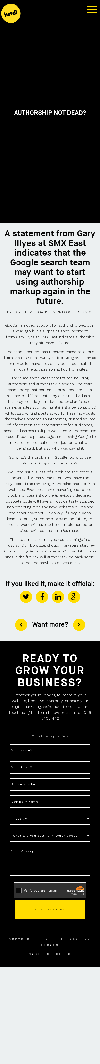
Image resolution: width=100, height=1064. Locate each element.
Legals (50, 945)
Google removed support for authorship (41, 325)
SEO (25, 357)
